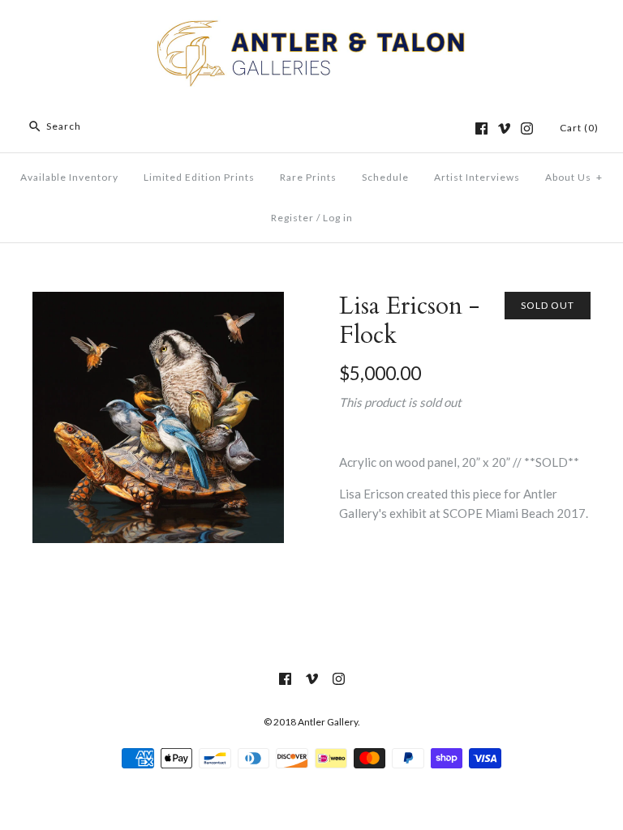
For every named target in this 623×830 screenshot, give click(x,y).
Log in (338, 218)
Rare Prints (308, 177)
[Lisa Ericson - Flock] (158, 301)
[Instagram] (527, 128)
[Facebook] (481, 128)
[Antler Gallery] (311, 26)
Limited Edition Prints (199, 177)
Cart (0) (579, 128)
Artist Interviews (477, 177)
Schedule (385, 177)
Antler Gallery (328, 722)
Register (292, 218)
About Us (574, 177)
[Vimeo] (504, 128)
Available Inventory (69, 177)
